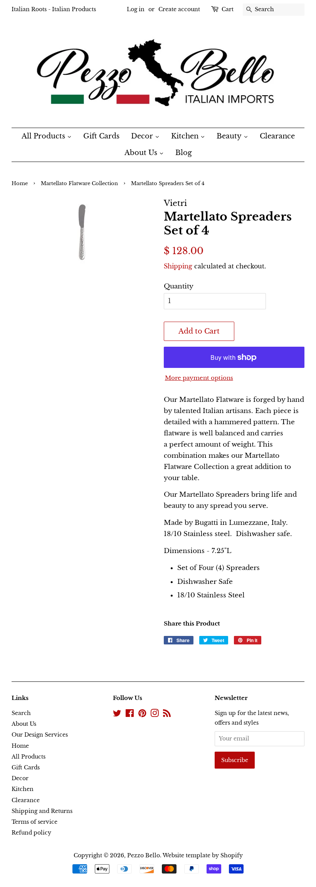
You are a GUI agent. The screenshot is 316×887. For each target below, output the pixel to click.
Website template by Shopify (203, 855)
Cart (228, 9)
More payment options (199, 377)
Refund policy (31, 832)
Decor (20, 778)
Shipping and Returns (42, 811)
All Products (28, 756)
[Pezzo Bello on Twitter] (117, 714)
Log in (136, 9)
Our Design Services (40, 734)
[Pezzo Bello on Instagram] (154, 714)
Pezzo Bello (143, 855)
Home (20, 183)
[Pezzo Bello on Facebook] (129, 714)
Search (21, 713)
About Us (24, 723)
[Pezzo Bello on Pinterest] (142, 714)
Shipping (178, 266)
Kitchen (23, 789)
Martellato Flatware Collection (79, 183)
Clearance (26, 800)
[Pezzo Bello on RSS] (167, 714)
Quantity (178, 286)
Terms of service (34, 821)
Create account (179, 9)
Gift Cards (26, 767)
